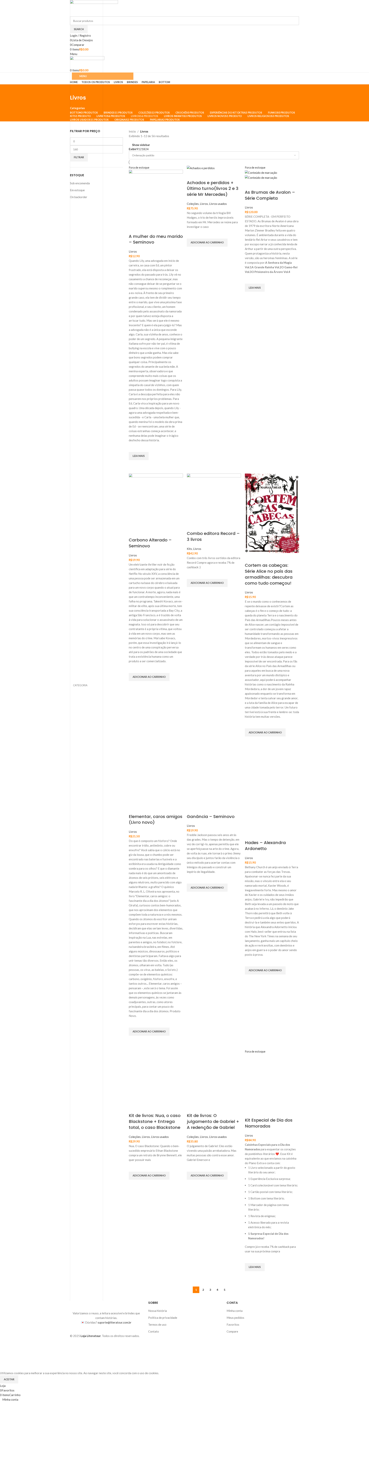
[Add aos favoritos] (133, 447)
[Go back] (75, 89)
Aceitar (9, 1379)
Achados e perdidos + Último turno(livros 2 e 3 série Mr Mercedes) (212, 189)
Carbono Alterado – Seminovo (150, 543)
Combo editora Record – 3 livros (213, 536)
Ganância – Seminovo (210, 817)
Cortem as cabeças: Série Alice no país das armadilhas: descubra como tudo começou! (269, 574)
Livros (133, 251)
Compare (232, 1331)
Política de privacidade (162, 1317)
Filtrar (79, 157)
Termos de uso (157, 1324)
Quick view (133, 465)
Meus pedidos (235, 1317)
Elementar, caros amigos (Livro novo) (155, 819)
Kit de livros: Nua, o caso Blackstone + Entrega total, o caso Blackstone (154, 1121)
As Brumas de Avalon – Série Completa (270, 195)
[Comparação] (133, 229)
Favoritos (233, 1324)
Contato (153, 1331)
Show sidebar (141, 145)
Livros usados (218, 203)
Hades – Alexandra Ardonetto (265, 846)
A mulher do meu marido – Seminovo (156, 239)
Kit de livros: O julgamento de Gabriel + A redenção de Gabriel (213, 1121)
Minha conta (235, 1310)
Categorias (77, 108)
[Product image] (261, 177)
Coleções (193, 203)
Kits (189, 548)
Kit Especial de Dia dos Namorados (269, 1123)
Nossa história (157, 1310)
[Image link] (106, 1305)
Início (132, 131)
